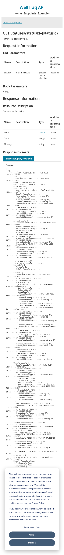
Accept (32, 534)
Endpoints (30, 13)
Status (42, 132)
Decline (32, 542)
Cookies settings (32, 527)
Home (18, 13)
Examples (44, 13)
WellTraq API (32, 7)
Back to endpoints (12, 22)
